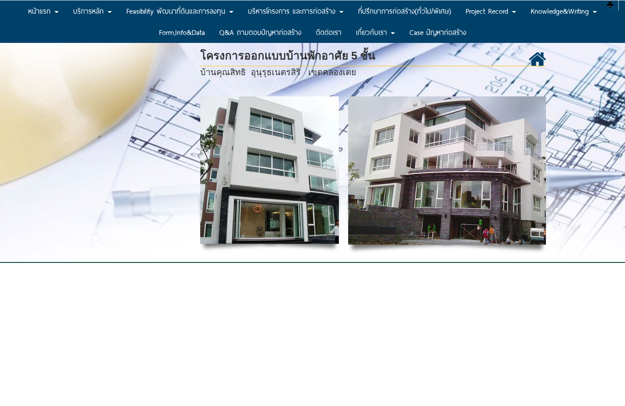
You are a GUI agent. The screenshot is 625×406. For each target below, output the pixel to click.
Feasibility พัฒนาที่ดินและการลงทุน (177, 11)
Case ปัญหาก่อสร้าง (437, 32)
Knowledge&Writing (561, 11)
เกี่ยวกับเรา (373, 32)
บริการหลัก (90, 11)
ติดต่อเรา (328, 32)
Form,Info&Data (182, 32)
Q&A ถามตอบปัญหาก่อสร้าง (260, 32)
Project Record (488, 11)
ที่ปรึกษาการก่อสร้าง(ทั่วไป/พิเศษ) (404, 11)
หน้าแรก (41, 11)
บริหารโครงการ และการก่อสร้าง (293, 11)
